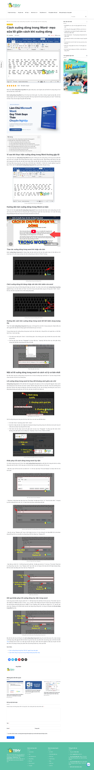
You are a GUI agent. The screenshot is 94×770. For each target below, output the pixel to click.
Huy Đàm (11, 35)
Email (8, 728)
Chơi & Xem (31, 751)
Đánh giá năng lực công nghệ (65, 12)
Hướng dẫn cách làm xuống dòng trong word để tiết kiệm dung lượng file (25, 144)
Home (9, 21)
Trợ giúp (30, 765)
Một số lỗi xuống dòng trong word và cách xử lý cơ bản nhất (22, 146)
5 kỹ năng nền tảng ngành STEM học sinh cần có (75, 29)
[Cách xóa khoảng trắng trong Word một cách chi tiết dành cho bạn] (15, 687)
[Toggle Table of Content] (37, 137)
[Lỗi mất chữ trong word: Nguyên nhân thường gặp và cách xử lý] (33, 685)
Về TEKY (51, 751)
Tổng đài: (72, 751)
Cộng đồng (31, 758)
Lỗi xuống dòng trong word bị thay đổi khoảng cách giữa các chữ (23, 147)
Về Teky (26, 12)
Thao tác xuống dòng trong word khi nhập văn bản (20, 142)
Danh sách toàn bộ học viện (76, 766)
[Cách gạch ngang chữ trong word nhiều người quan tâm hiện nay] (52, 686)
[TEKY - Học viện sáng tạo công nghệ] (14, 5)
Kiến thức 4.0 (34, 12)
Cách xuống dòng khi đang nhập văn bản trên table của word (23, 143)
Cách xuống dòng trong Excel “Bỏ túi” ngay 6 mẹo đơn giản (23, 650)
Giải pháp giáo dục (53, 754)
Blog (50, 761)
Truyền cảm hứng (11, 12)
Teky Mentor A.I (43, 12)
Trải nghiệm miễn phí (52, 12)
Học (29, 754)
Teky (8, 641)
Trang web (37, 728)
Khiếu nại (51, 763)
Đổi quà (30, 761)
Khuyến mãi (20, 12)
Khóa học (51, 756)
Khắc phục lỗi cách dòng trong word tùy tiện (19, 149)
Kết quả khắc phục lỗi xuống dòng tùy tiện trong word (21, 150)
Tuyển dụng (51, 758)
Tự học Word (14, 21)
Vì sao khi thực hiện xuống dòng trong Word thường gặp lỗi (21, 139)
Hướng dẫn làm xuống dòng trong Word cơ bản (19, 140)
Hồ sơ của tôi (31, 763)
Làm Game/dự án (32, 756)
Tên (8, 723)
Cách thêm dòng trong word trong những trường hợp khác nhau (24, 652)
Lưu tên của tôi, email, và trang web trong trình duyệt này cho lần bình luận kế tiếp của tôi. (27, 733)
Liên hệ (50, 765)
